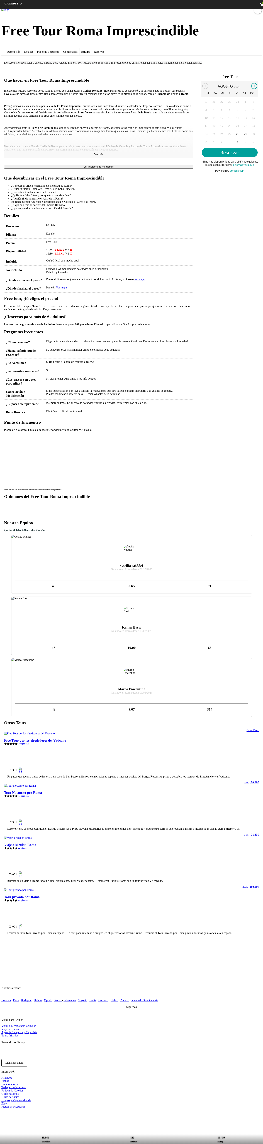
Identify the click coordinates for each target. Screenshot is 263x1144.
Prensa (5, 1080)
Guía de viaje (198, 9)
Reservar (229, 153)
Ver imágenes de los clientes (99, 166)
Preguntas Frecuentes (13, 1106)
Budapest (26, 1000)
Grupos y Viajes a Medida (16, 1100)
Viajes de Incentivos (12, 1029)
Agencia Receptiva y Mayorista (19, 1032)
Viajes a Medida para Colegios (18, 1025)
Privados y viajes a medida (232, 9)
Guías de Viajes (10, 1096)
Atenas (124, 1000)
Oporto (48, 1000)
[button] (9, 438)
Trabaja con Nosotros (13, 1087)
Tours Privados (9, 1035)
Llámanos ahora (14, 1062)
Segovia (82, 1000)
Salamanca (70, 1000)
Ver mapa (139, 279)
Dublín (38, 1000)
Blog (211, 9)
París (16, 1000)
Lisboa (114, 1000)
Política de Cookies (12, 1090)
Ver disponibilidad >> (243, 768)
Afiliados (6, 1077)
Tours (185, 9)
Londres (6, 1000)
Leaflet (189, 485)
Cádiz (92, 1000)
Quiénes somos (10, 1093)
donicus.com (237, 170)
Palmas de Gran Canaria (144, 1000)
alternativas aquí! (243, 164)
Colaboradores (9, 1084)
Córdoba (103, 1000)
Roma (58, 1000)
